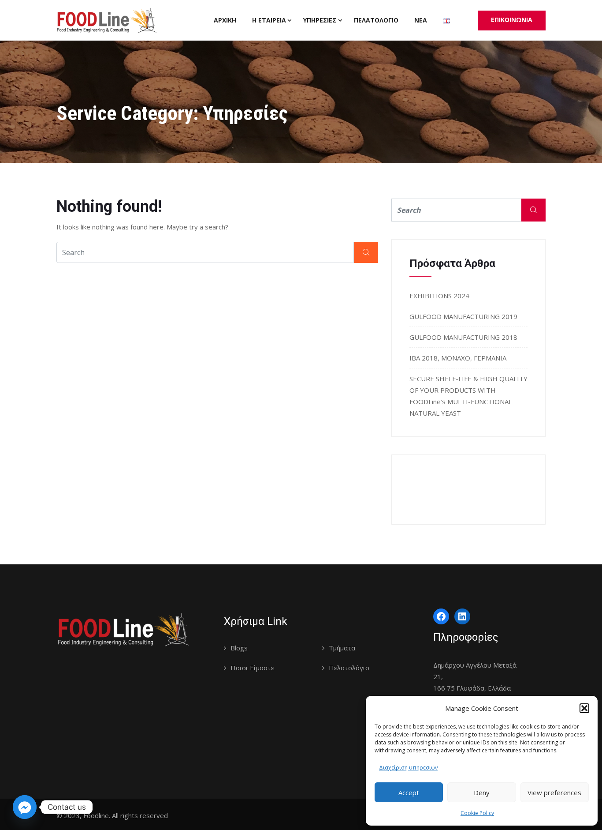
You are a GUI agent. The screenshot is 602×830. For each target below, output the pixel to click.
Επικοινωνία (511, 19)
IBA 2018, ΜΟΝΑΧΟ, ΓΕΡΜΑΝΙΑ (457, 357)
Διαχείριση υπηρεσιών (408, 767)
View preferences (554, 792)
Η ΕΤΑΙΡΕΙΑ (269, 20)
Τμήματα (342, 647)
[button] (584, 708)
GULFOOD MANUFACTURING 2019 (463, 316)
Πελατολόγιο (349, 667)
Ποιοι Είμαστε (252, 667)
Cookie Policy (477, 813)
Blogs (239, 647)
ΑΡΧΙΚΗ (225, 20)
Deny (482, 792)
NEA (420, 20)
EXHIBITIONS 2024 (439, 295)
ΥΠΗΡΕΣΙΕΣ (319, 20)
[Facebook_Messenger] (25, 807)
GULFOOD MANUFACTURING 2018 (463, 337)
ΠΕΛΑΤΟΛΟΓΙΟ (376, 20)
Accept (408, 792)
